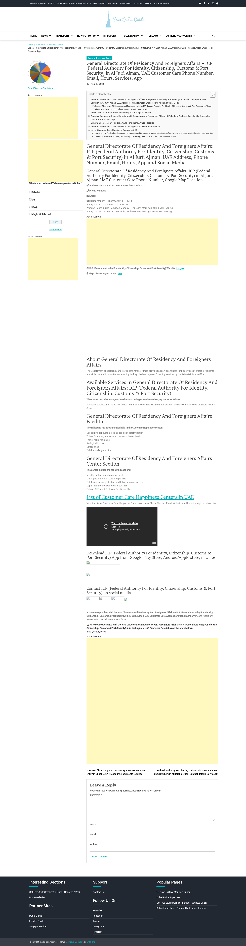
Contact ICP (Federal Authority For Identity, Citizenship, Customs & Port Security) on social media (135, 136)
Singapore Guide (37, 926)
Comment (96, 795)
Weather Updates (38, 3)
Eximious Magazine (75, 942)
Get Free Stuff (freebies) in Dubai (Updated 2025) (54, 892)
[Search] (213, 36)
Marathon (138, 3)
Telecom (152, 35)
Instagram (98, 926)
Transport (62, 35)
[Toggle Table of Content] (211, 95)
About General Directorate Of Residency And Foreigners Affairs (121, 112)
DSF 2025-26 (99, 3)
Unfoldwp (91, 942)
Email (93, 834)
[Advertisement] (152, 242)
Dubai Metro (125, 3)
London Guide (36, 921)
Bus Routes (113, 3)
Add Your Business (162, 3)
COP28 (51, 3)
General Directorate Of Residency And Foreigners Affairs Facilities (122, 123)
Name (93, 824)
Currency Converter (179, 35)
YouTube (97, 910)
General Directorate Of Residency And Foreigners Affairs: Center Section (125, 126)
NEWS (44, 35)
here (120, 273)
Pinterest (97, 931)
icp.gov (180, 268)
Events (148, 3)
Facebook (98, 915)
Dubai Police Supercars (168, 897)
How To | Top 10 (86, 35)
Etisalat (36, 192)
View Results (55, 229)
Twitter (96, 921)
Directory (109, 35)
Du (33, 199)
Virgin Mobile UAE (41, 214)
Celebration (131, 35)
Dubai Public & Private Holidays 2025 (74, 3)
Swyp (34, 207)
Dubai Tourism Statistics (40, 88)
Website (94, 844)
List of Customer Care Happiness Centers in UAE (114, 130)
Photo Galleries (37, 897)
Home (33, 35)
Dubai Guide (35, 915)
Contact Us (98, 892)
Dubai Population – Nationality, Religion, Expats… (181, 908)
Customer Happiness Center (99, 58)
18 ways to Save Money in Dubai (173, 892)
